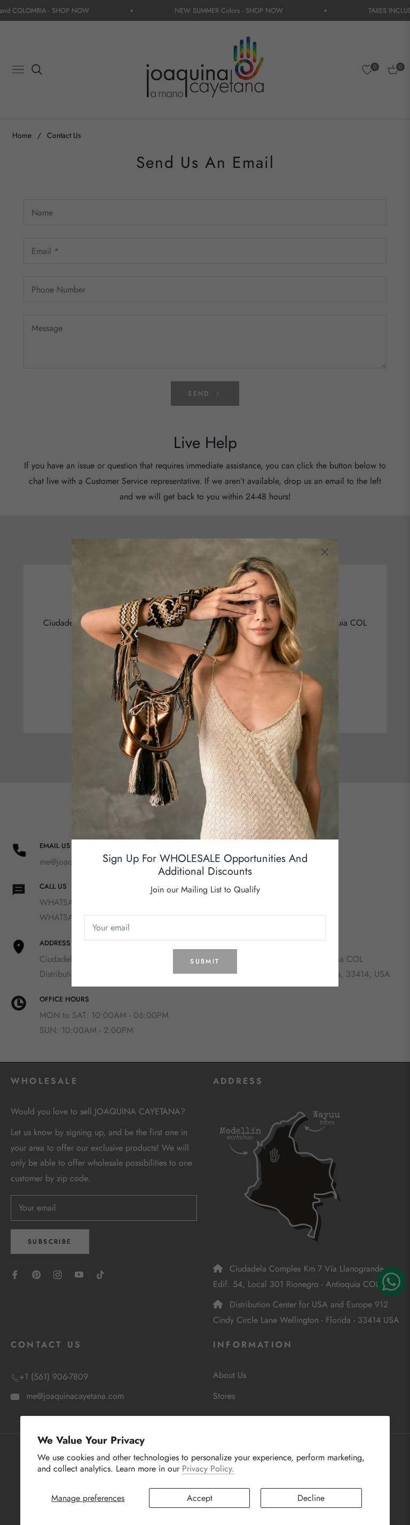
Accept (199, 1498)
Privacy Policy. (208, 1468)
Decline (311, 1498)
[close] (324, 552)
